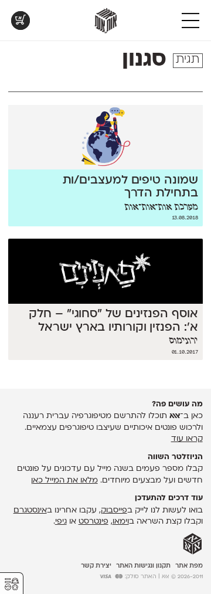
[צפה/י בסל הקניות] (20, 20)
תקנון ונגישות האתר (143, 566)
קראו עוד (187, 439)
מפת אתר (189, 566)
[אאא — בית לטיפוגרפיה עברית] (192, 544)
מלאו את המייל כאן (64, 480)
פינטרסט (93, 521)
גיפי (61, 521)
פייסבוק (114, 510)
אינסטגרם (30, 510)
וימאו (121, 521)
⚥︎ (11, 584)
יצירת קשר (96, 566)
